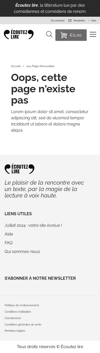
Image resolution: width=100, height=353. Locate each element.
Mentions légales (15, 330)
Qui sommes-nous (22, 251)
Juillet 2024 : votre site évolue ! (33, 225)
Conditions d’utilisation (18, 311)
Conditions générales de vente (23, 324)
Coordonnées (13, 318)
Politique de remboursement (22, 305)
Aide (9, 234)
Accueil (16, 66)
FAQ (9, 242)
